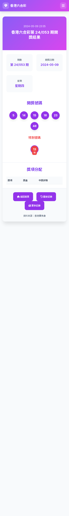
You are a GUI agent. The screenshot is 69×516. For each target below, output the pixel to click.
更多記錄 (35, 205)
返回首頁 (24, 196)
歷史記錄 (47, 196)
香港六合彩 (18, 6)
